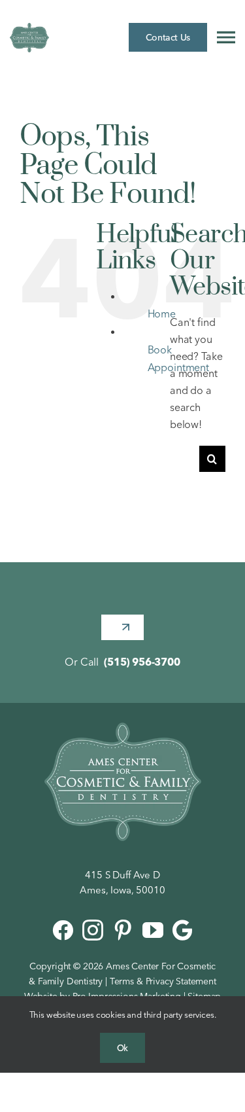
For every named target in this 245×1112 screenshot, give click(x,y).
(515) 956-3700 (142, 661)
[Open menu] (226, 37)
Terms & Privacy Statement (163, 981)
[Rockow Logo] (122, 727)
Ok (122, 1048)
